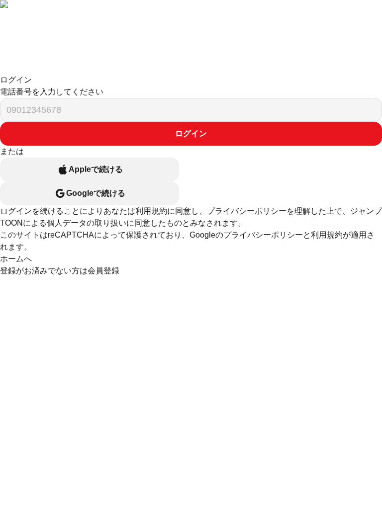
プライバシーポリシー (246, 211)
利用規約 (151, 211)
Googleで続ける (95, 193)
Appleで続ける (96, 169)
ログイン (191, 133)
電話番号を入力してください (51, 91)
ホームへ (16, 258)
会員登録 (103, 270)
